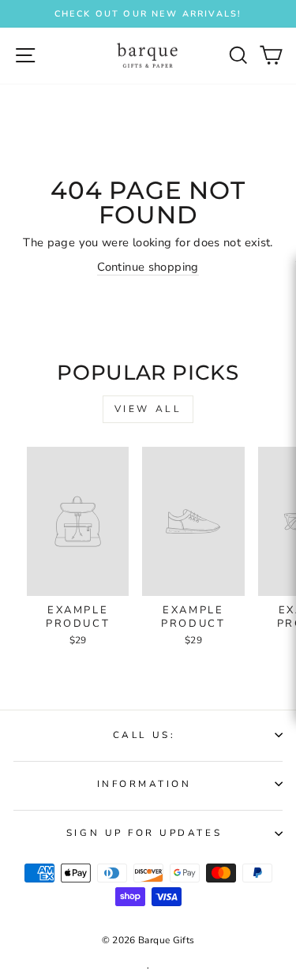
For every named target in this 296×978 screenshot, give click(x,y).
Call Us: (144, 735)
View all (148, 409)
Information (144, 784)
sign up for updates (144, 832)
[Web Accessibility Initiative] (289, 451)
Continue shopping (147, 267)
